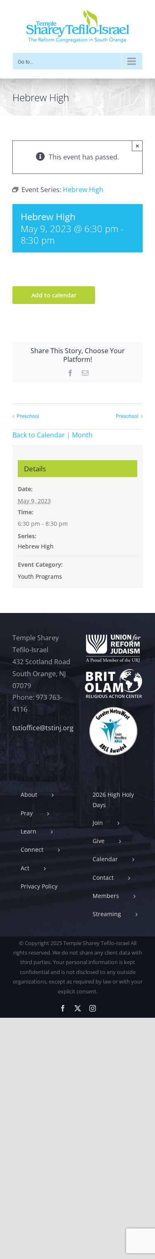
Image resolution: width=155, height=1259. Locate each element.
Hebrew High (36, 546)
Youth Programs (40, 576)
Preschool (28, 415)
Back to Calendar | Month (52, 434)
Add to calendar (53, 295)
